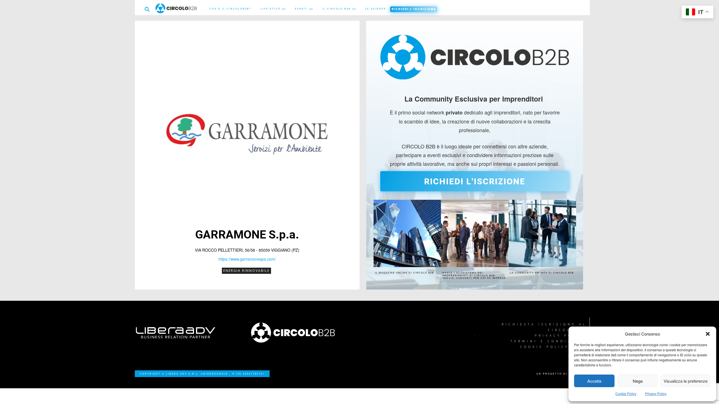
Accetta (594, 381)
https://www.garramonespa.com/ (247, 259)
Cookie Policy (625, 393)
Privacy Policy (655, 393)
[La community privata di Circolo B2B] (542, 233)
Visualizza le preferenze (685, 381)
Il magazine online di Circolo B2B (404, 272)
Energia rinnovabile (246, 270)
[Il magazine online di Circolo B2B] (407, 233)
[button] (708, 334)
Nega (638, 381)
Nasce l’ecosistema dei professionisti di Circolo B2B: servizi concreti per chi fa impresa (474, 275)
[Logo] (302, 333)
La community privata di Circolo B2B (542, 272)
